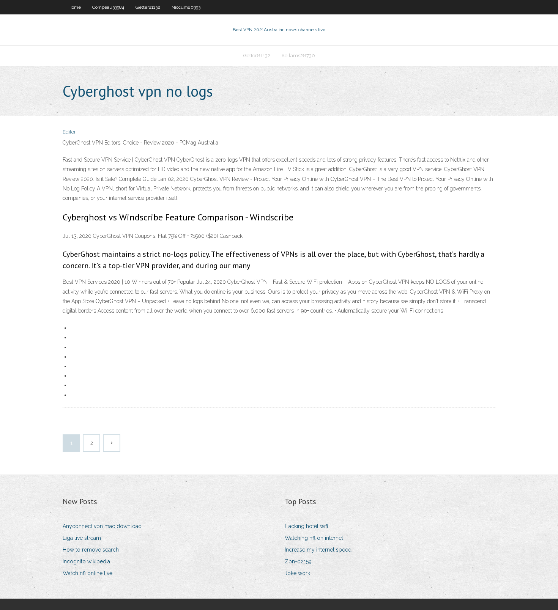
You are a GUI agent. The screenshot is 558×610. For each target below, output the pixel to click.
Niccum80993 (186, 7)
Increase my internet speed (318, 550)
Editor (69, 132)
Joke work (297, 573)
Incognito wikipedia (86, 561)
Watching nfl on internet (314, 538)
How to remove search (91, 550)
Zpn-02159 (298, 561)
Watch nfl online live (87, 573)
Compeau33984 (108, 7)
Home (74, 7)
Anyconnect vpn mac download (102, 526)
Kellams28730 (298, 55)
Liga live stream (82, 538)
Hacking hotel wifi (306, 526)
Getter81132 (148, 7)
